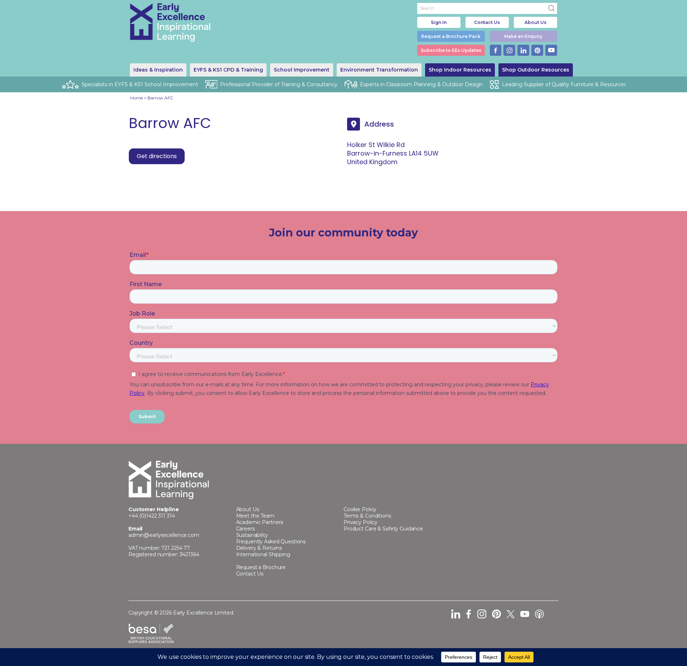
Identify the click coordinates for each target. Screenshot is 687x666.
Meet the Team (255, 516)
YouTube (551, 50)
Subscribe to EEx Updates (451, 50)
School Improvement (302, 70)
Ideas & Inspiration (158, 70)
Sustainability (252, 535)
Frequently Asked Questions (271, 541)
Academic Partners (259, 522)
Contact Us (487, 22)
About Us (535, 22)
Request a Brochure (261, 567)
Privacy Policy (360, 522)
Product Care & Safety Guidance (383, 528)
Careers (245, 528)
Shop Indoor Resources (460, 70)
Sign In (439, 22)
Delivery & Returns (259, 548)
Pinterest (537, 50)
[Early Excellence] (170, 22)
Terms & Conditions (367, 516)
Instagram (509, 50)
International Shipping (263, 554)
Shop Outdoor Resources (535, 70)
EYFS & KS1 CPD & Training (228, 70)
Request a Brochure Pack (451, 36)
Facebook (496, 50)
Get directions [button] (157, 156)
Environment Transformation (379, 70)
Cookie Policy (360, 509)
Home (136, 98)
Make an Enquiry (523, 36)
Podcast (539, 613)
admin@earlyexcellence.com (163, 535)
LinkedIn (523, 50)
